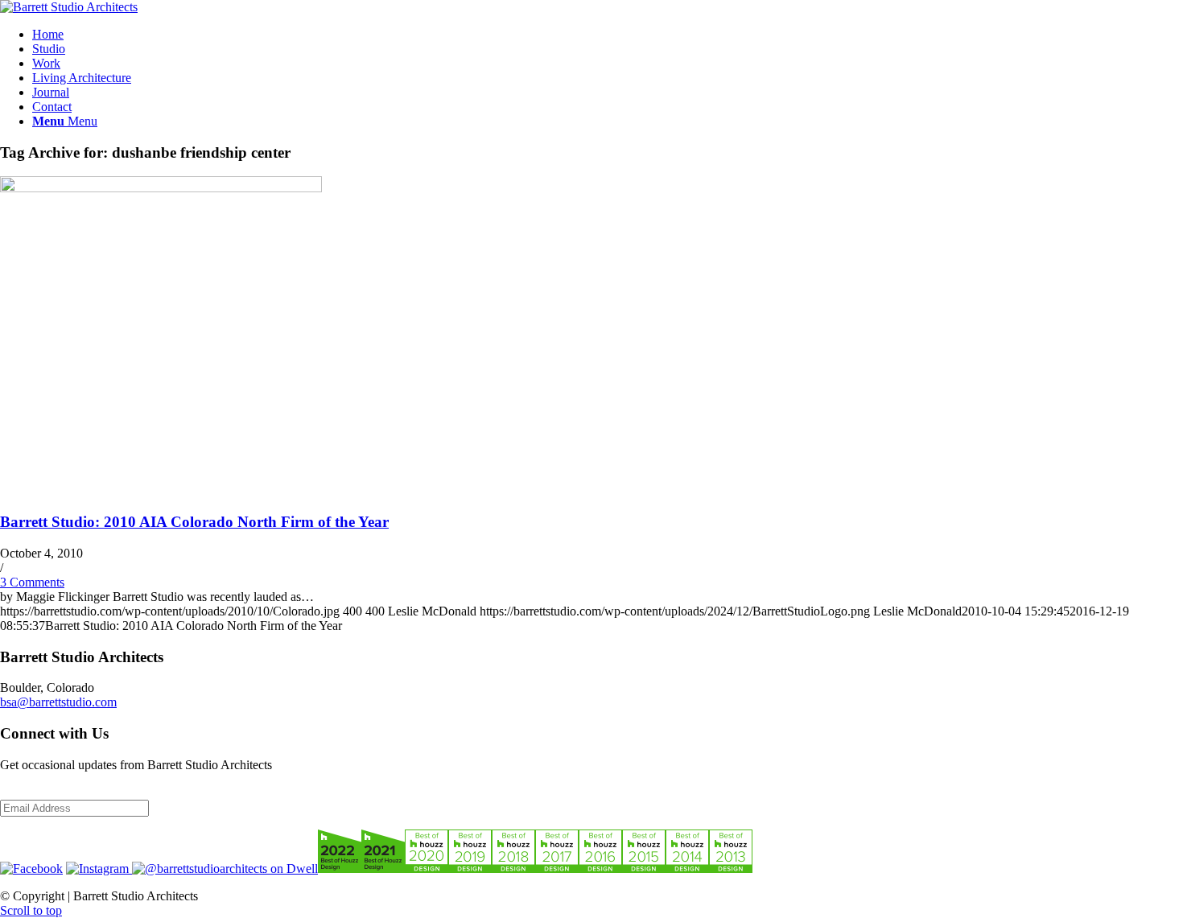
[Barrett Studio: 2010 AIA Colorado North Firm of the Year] (161, 188)
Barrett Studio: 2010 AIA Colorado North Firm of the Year (194, 521)
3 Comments (32, 582)
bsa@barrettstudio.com (58, 702)
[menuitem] (607, 34)
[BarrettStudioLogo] (69, 7)
